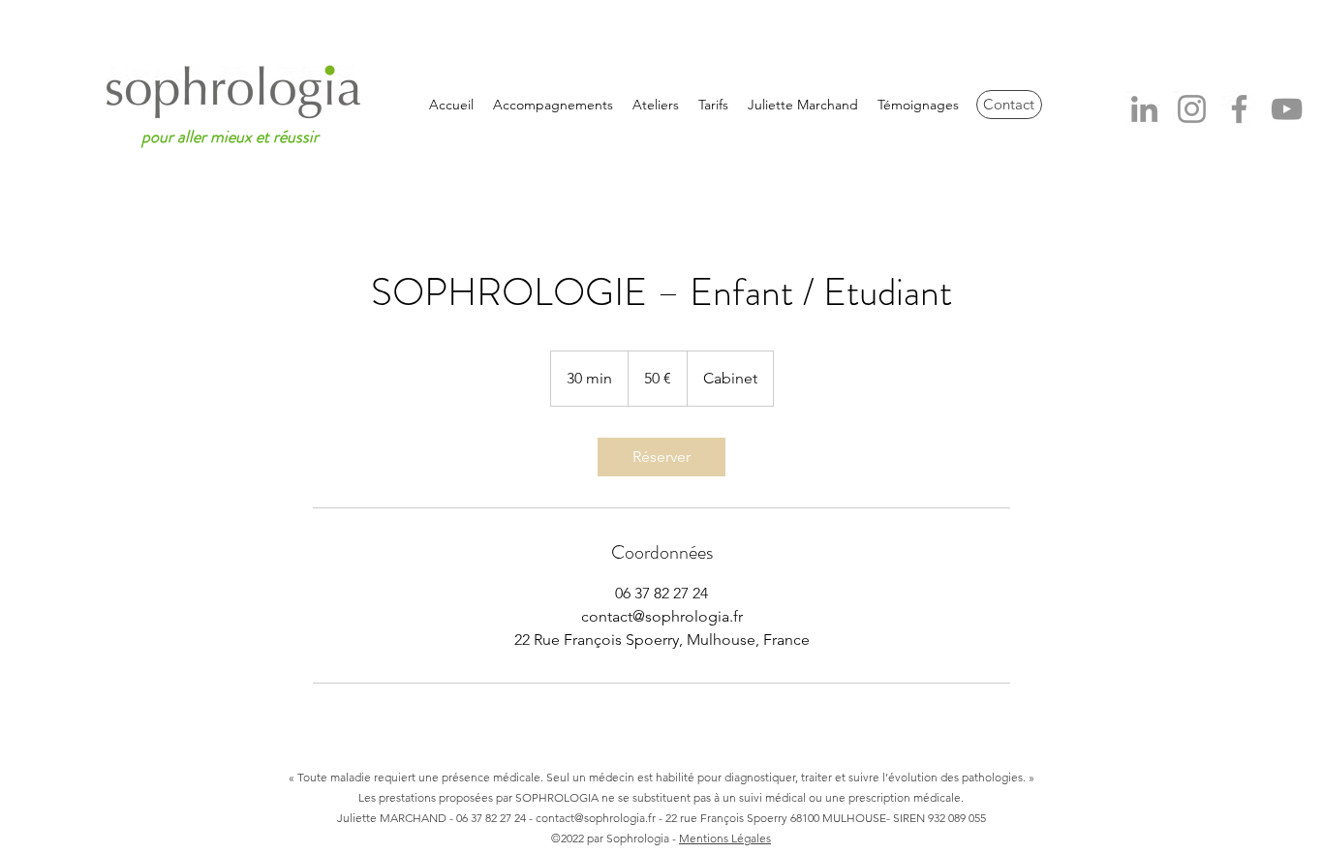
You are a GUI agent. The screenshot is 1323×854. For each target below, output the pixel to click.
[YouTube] (1287, 109)
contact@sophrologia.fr (596, 817)
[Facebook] (1239, 109)
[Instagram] (1192, 109)
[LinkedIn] (1144, 109)
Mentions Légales (725, 838)
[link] (661, 457)
